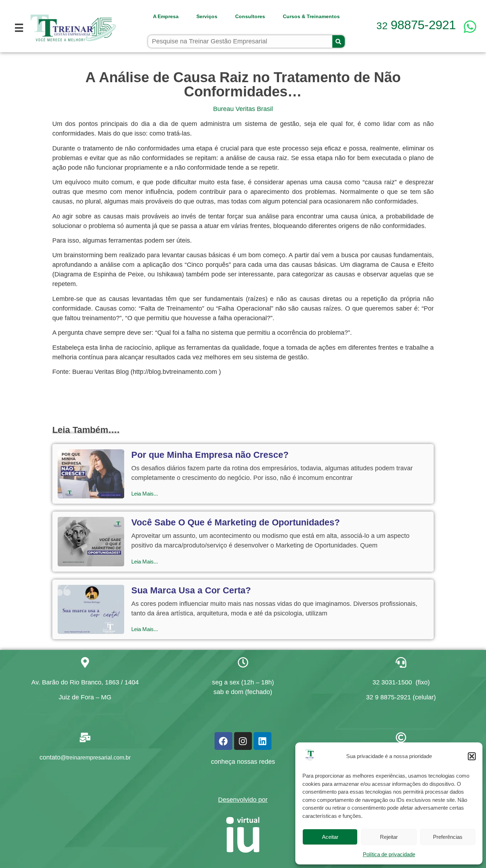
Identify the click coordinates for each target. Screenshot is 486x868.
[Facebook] (223, 741)
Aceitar (330, 837)
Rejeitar (389, 837)
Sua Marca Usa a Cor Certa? (191, 590)
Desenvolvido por (243, 799)
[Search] (338, 41)
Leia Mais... (144, 494)
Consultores (250, 16)
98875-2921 (416, 25)
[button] (471, 756)
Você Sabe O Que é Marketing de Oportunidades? (235, 522)
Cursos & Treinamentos (311, 16)
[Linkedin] (262, 741)
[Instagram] (243, 741)
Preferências (448, 837)
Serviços (206, 16)
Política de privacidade (389, 854)
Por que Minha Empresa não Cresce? (210, 455)
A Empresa (166, 16)
